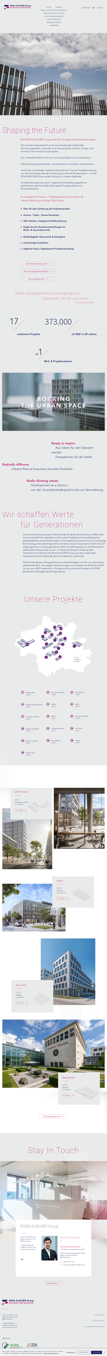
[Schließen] (104, 1352)
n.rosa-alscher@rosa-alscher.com (74, 1265)
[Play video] (53, 401)
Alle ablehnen (83, 1352)
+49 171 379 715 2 (68, 1262)
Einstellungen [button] (70, 1352)
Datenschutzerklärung (50, 1353)
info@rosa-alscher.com (28, 1247)
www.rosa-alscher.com (27, 1249)
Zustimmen (96, 1352)
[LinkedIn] (93, 7)
